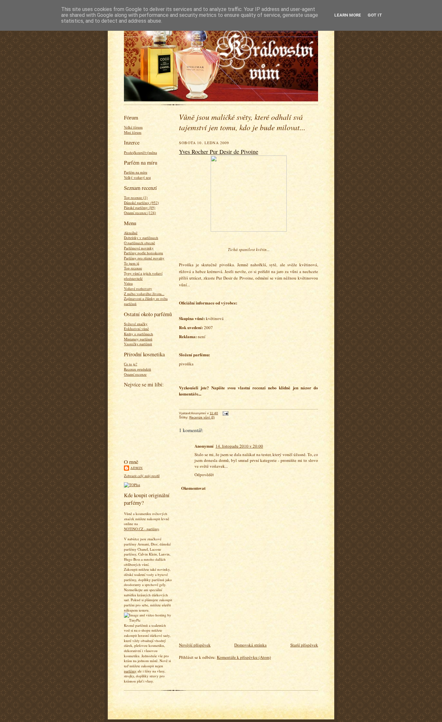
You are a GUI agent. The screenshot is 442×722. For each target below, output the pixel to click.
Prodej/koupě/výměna (140, 152)
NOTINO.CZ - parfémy (141, 528)
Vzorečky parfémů (138, 343)
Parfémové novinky (139, 248)
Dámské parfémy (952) (141, 202)
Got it (375, 15)
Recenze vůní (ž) (202, 417)
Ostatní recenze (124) (140, 212)
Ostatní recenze (135, 374)
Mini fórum (132, 132)
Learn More (347, 15)
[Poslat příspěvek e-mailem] (224, 413)
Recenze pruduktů (137, 369)
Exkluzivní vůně (136, 328)
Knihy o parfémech (138, 333)
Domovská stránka (250, 645)
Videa (128, 283)
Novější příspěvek (195, 645)
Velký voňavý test (137, 177)
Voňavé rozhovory (138, 288)
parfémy (130, 671)
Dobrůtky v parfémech (141, 237)
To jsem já (131, 263)
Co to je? (130, 363)
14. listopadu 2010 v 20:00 (239, 446)
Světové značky (136, 323)
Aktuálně (131, 232)
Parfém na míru (135, 172)
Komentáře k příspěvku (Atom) (244, 657)
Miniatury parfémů (138, 339)
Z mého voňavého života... (144, 293)
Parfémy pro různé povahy (144, 258)
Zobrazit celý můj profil (142, 475)
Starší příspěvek (304, 645)
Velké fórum (133, 127)
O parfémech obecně (139, 242)
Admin (136, 467)
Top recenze (133, 268)
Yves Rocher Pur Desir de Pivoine (218, 151)
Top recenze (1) (136, 197)
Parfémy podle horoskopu (143, 252)
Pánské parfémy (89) (139, 207)
